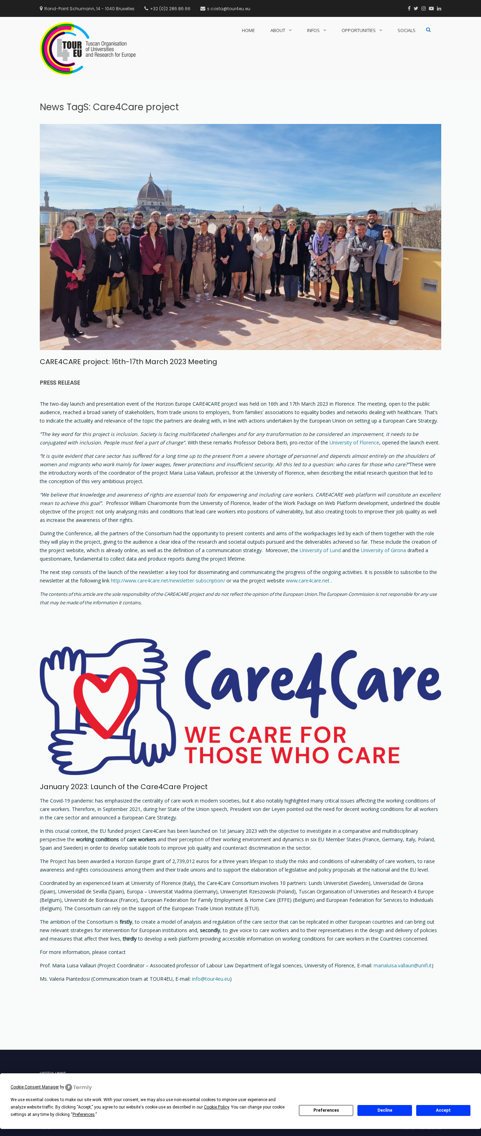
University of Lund (320, 550)
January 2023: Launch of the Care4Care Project (124, 787)
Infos (313, 30)
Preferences (326, 1110)
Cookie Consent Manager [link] (35, 1087)
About (277, 30)
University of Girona (383, 550)
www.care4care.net (308, 580)
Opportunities (359, 30)
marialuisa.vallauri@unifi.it (403, 965)
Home (248, 30)
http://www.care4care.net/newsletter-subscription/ (168, 580)
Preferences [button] (84, 1114)
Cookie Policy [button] (216, 1107)
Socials (407, 30)
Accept (443, 1110)
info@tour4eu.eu (211, 978)
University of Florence (354, 442)
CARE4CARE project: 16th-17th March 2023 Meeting (128, 362)
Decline (384, 1110)
